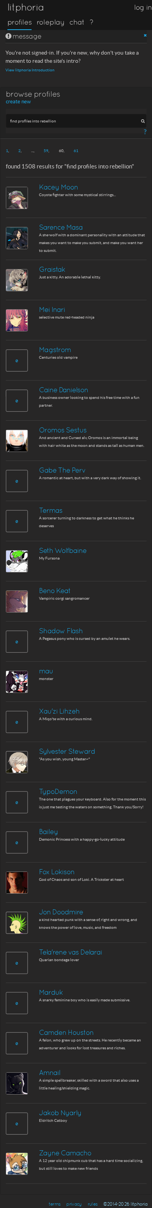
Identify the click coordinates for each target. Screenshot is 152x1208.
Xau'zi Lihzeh (59, 711)
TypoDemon (58, 791)
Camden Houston (66, 1032)
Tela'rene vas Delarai (70, 952)
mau (46, 671)
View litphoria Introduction (30, 70)
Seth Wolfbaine (63, 550)
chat (77, 22)
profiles (19, 22)
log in (143, 7)
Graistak (52, 269)
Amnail (49, 1072)
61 (76, 151)
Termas (50, 510)
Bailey (48, 831)
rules (92, 1204)
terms (54, 1204)
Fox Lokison (56, 872)
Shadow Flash (61, 631)
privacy (73, 1204)
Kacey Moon (58, 187)
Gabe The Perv (62, 470)
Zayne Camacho (65, 1153)
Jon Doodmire (61, 912)
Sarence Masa (61, 227)
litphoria (25, 7)
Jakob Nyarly (60, 1113)
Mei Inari (52, 309)
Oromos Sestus (63, 430)
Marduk (51, 992)
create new (18, 102)
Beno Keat (55, 590)
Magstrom (55, 349)
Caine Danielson (63, 390)
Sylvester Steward (67, 751)
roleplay (50, 22)
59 (46, 151)
